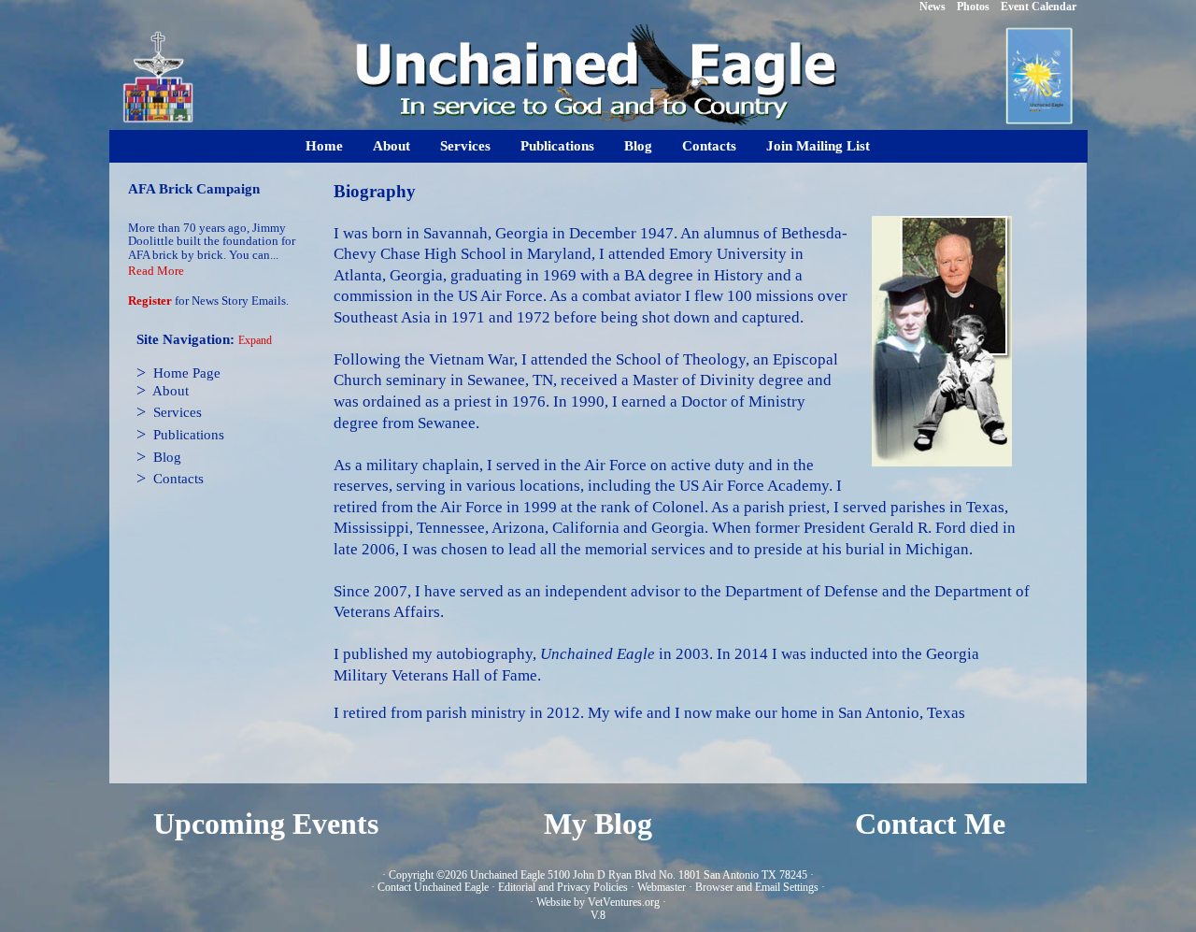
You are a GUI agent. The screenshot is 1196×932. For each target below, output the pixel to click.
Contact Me (930, 824)
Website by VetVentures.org (598, 902)
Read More (156, 271)
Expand (255, 341)
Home (324, 145)
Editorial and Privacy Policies (563, 887)
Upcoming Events (265, 824)
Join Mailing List (818, 145)
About (391, 145)
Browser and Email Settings (757, 887)
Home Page (187, 373)
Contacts (709, 145)
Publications (557, 145)
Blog (638, 145)
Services (465, 145)
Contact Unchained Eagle (433, 887)
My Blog (598, 824)
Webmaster (661, 887)
